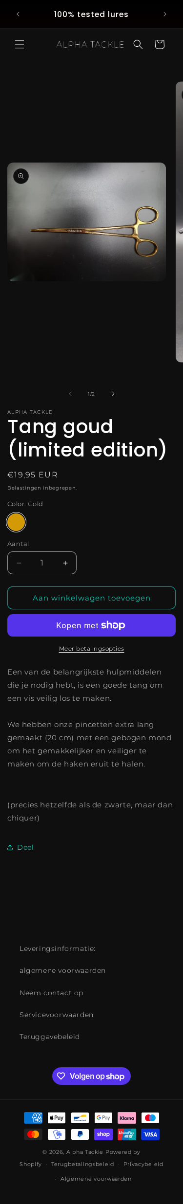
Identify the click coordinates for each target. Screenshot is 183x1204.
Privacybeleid (143, 1164)
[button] (19, 44)
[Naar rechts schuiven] (113, 393)
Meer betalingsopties (91, 648)
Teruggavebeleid (50, 1036)
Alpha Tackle (84, 1152)
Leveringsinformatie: (58, 948)
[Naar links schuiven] (70, 393)
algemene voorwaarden (63, 970)
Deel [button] (25, 847)
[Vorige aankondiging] (18, 14)
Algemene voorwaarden (96, 1178)
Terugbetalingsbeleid (82, 1164)
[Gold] (16, 522)
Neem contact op (51, 992)
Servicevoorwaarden (57, 1014)
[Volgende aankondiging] (165, 14)
